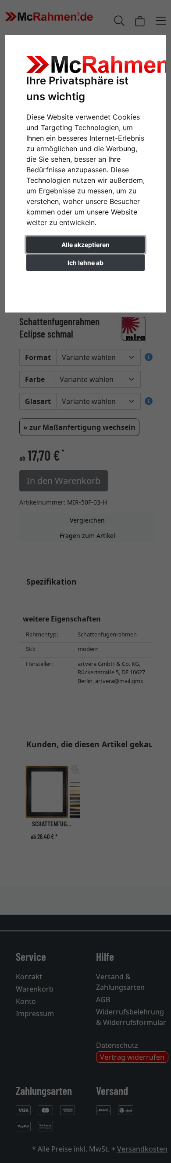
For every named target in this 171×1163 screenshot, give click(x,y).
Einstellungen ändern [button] (85, 281)
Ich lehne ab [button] (85, 262)
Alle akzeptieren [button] (85, 244)
